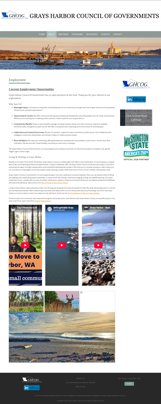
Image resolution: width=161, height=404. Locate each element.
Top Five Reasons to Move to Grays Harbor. (84, 193)
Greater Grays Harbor (43, 201)
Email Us (129, 383)
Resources (92, 34)
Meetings (63, 34)
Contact (117, 34)
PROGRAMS (77, 34)
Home (42, 34)
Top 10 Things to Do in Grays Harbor (54, 183)
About (51, 34)
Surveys (105, 34)
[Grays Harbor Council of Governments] (80, 15)
